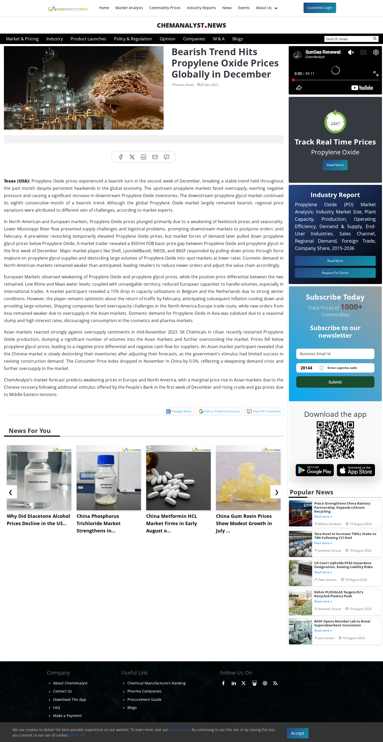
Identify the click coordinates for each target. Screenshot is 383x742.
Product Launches (88, 39)
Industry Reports (201, 5)
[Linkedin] (143, 157)
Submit (335, 382)
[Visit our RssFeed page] (275, 682)
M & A (219, 39)
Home (104, 5)
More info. (78, 735)
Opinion (167, 39)
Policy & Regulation (133, 39)
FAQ (56, 707)
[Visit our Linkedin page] (233, 682)
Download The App (69, 699)
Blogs (237, 39)
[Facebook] (120, 157)
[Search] (375, 39)
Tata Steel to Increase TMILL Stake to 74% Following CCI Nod (345, 536)
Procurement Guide (144, 699)
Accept (297, 733)
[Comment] (166, 157)
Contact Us (62, 691)
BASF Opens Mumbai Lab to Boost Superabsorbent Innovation (342, 623)
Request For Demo (335, 273)
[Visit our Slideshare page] (254, 682)
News (227, 5)
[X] (132, 157)
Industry (54, 39)
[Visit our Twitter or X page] (244, 682)
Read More (335, 164)
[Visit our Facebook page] (223, 682)
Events (244, 5)
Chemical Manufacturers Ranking (156, 683)
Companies (194, 39)
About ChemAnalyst (70, 683)
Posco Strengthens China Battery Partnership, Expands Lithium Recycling (342, 507)
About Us (264, 5)
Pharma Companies (144, 691)
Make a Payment (67, 715)
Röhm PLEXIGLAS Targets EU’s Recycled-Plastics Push (338, 594)
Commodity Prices (165, 5)
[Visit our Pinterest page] (265, 682)
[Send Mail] (155, 157)
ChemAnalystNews (191, 25)
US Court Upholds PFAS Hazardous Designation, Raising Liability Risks (343, 565)
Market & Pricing (22, 39)
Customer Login (319, 7)
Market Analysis (129, 5)
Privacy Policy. (180, 729)
